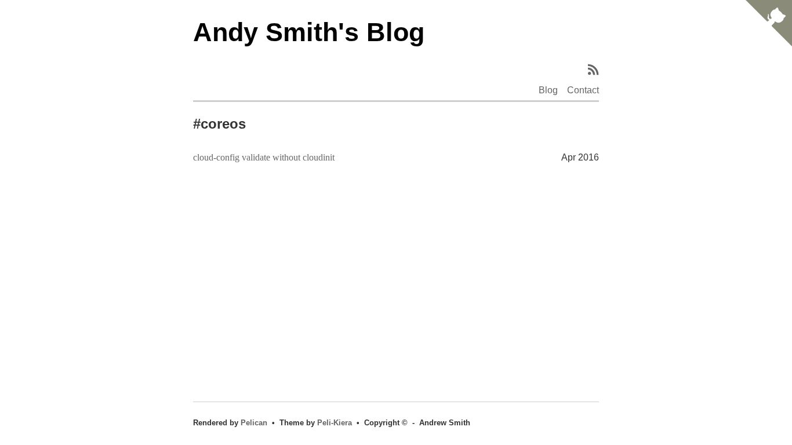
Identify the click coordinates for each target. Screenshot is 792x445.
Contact (583, 90)
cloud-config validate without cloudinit (264, 157)
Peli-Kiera (334, 422)
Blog (548, 90)
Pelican (254, 422)
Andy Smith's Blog (308, 31)
